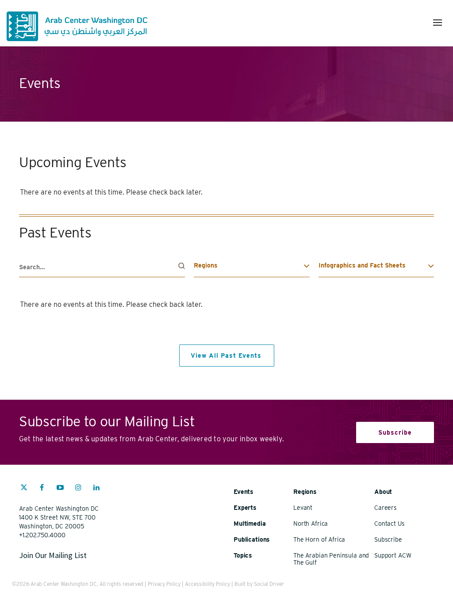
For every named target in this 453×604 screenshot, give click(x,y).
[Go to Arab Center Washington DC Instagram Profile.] (78, 488)
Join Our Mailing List (53, 555)
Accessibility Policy (207, 584)
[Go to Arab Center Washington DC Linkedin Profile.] (96, 488)
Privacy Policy (164, 584)
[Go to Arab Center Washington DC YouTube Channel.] (60, 488)
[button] (437, 22)
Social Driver (269, 584)
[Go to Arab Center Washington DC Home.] (77, 26)
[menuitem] (24, 492)
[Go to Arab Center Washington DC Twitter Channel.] (24, 488)
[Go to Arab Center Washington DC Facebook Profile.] (42, 488)
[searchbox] (102, 267)
